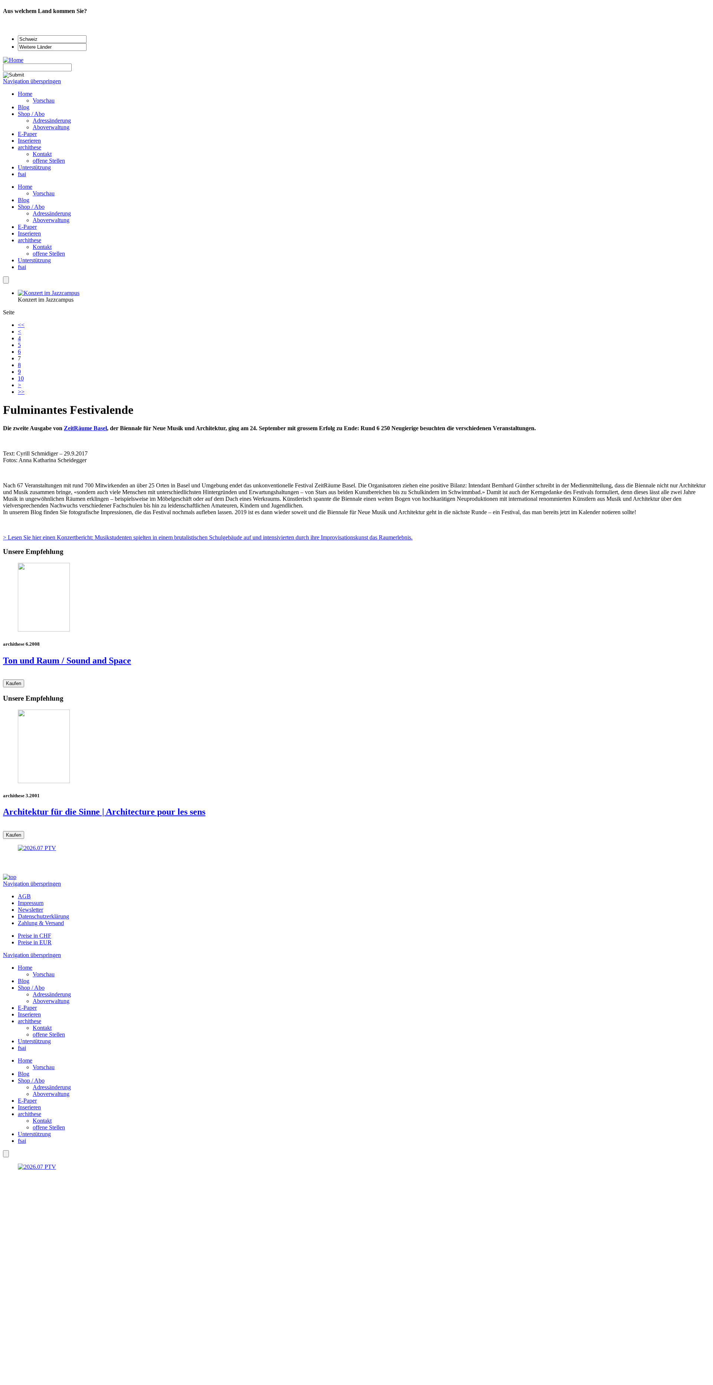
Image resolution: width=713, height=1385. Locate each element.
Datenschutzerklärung (43, 916)
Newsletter (30, 909)
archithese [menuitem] (29, 147)
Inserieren (29, 233)
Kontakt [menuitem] (42, 154)
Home (25, 187)
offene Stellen (49, 253)
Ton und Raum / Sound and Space (67, 660)
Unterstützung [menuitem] (34, 167)
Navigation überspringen (32, 81)
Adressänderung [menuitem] (52, 120)
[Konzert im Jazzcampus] (48, 293)
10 (21, 378)
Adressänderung (52, 213)
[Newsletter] (6, 279)
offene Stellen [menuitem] (49, 161)
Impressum (30, 903)
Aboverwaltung (51, 220)
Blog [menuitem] (23, 107)
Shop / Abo (31, 207)
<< (21, 325)
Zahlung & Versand (41, 923)
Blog (23, 200)
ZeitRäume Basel (85, 428)
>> (21, 392)
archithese (29, 240)
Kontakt (42, 247)
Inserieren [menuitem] (29, 140)
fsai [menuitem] (22, 174)
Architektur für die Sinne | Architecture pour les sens (104, 812)
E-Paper (27, 227)
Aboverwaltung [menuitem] (51, 127)
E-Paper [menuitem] (27, 134)
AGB (24, 896)
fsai (22, 267)
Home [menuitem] (25, 94)
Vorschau (44, 193)
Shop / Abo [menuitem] (31, 114)
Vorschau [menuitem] (44, 100)
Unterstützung (34, 260)
